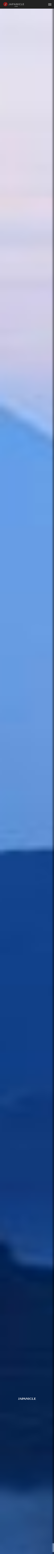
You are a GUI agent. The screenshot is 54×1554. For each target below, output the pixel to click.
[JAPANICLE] (13, 4)
